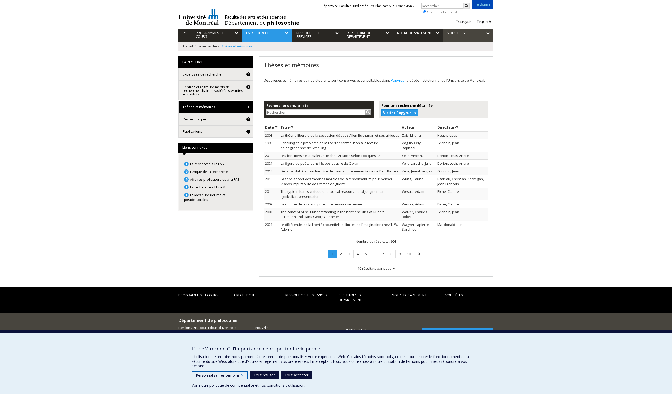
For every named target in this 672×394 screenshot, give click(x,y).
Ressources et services (306, 295)
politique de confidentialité (231, 385)
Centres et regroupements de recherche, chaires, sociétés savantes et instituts (213, 90)
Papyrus (397, 80)
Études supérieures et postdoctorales (204, 197)
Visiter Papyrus (397, 112)
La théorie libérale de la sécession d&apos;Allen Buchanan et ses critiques (340, 135)
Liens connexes (194, 147)
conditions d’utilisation (285, 385)
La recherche (207, 46)
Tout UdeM (449, 12)
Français (463, 22)
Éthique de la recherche (209, 171)
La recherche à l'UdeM (207, 187)
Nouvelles (262, 328)
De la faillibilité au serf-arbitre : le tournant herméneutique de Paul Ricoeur (340, 171)
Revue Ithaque (194, 119)
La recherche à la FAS (207, 164)
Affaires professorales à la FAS (214, 179)
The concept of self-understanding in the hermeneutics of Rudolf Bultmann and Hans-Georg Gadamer (332, 214)
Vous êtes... (455, 295)
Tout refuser (264, 374)
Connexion (404, 6)
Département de (262, 22)
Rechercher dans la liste (287, 105)
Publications (192, 131)
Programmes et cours (198, 295)
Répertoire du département (351, 297)
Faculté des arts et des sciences (255, 17)
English (484, 22)
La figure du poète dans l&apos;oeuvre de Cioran (320, 163)
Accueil (187, 46)
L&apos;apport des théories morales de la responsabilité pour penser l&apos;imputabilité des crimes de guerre (336, 181)
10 (410, 253)
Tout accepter (296, 374)
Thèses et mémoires (199, 106)
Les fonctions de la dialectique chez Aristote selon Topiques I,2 (330, 155)
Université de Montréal (198, 17)
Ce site (430, 12)
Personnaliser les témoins (219, 375)
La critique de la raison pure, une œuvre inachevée (321, 204)
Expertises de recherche (202, 74)
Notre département (409, 295)
